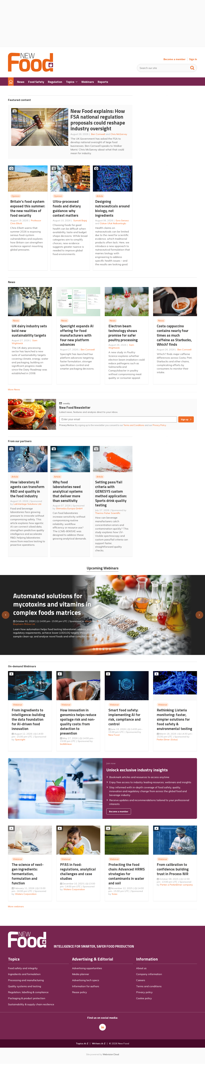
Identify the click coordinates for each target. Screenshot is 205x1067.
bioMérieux (66, 744)
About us (141, 968)
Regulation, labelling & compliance (28, 992)
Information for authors (85, 986)
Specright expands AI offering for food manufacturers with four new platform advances (77, 335)
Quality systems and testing (24, 986)
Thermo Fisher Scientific (107, 513)
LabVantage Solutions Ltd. (28, 504)
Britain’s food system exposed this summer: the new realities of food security (27, 208)
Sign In (193, 59)
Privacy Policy (160, 425)
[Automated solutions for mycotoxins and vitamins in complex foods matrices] (103, 649)
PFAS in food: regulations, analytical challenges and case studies (78, 871)
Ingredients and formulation (24, 974)
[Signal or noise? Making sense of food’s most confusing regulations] (100, 649)
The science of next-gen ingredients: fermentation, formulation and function (28, 874)
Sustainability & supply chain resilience (31, 1004)
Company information (149, 974)
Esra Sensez (122, 220)
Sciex (114, 894)
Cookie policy (144, 998)
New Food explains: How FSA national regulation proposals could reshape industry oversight (97, 120)
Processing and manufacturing (26, 980)
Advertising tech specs (85, 980)
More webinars (16, 906)
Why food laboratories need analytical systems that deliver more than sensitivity (68, 491)
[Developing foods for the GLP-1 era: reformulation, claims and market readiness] (110, 649)
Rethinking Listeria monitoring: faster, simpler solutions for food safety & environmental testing (174, 719)
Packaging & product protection (26, 998)
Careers (140, 980)
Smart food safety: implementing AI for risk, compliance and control (124, 717)
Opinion (16, 196)
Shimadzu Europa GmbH (69, 508)
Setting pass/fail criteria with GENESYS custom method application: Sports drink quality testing (111, 493)
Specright (20, 739)
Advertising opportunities (87, 968)
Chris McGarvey (119, 134)
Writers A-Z (98, 1043)
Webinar (17, 704)
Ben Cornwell (98, 134)
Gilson (88, 621)
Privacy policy (144, 992)
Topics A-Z (82, 1043)
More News (14, 389)
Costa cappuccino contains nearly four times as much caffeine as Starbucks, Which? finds (174, 335)
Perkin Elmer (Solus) (167, 739)
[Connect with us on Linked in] (102, 1027)
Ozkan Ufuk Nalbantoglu (113, 223)
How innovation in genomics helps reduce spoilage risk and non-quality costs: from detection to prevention (78, 721)
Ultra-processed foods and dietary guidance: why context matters (67, 208)
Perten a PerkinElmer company (176, 884)
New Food (113, 734)
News (16, 320)
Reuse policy (79, 992)
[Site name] (30, 70)
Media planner (80, 974)
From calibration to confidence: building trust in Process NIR (173, 869)
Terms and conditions (149, 986)
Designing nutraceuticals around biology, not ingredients (112, 208)
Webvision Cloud (111, 1054)
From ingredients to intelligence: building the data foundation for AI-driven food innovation (28, 719)
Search (192, 67)
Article (99, 196)
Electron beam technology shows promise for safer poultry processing (123, 333)
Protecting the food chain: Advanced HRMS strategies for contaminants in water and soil (126, 874)
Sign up (184, 419)
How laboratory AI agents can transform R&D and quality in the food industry (27, 489)
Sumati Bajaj (80, 220)
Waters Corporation (26, 894)
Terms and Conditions (133, 425)
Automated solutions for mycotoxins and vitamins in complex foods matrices (52, 604)
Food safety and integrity (23, 968)
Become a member (174, 59)
